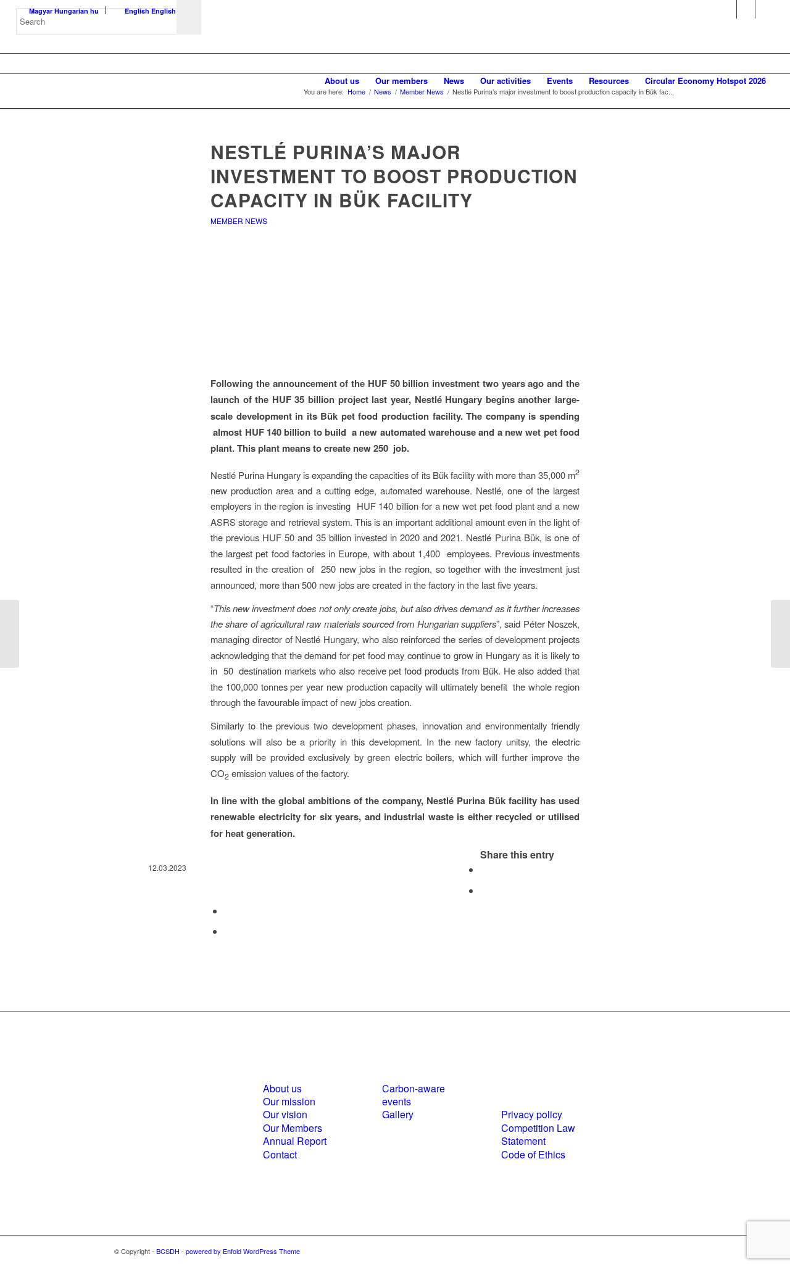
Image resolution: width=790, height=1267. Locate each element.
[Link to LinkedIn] (746, 9)
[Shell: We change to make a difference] (9, 634)
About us (282, 1088)
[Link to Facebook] (727, 9)
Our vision (285, 1114)
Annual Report (294, 1141)
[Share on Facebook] (484, 869)
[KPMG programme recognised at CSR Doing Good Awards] (780, 634)
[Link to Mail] (764, 9)
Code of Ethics (533, 1154)
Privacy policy (531, 1114)
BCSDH (168, 1251)
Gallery (398, 1114)
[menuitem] (342, 81)
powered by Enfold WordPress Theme (243, 1251)
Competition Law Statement (538, 1134)
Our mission (289, 1101)
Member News (238, 220)
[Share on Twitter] (484, 890)
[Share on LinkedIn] (227, 910)
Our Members (292, 1128)
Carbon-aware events (413, 1094)
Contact (280, 1154)
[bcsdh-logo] (108, 81)
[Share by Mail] (227, 930)
